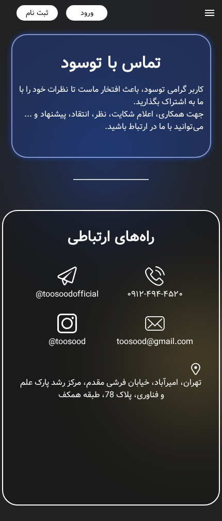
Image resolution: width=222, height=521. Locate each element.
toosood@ (67, 342)
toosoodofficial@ (67, 294)
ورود (87, 13)
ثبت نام (37, 13)
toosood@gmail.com (155, 342)
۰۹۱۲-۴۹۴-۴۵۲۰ (155, 294)
